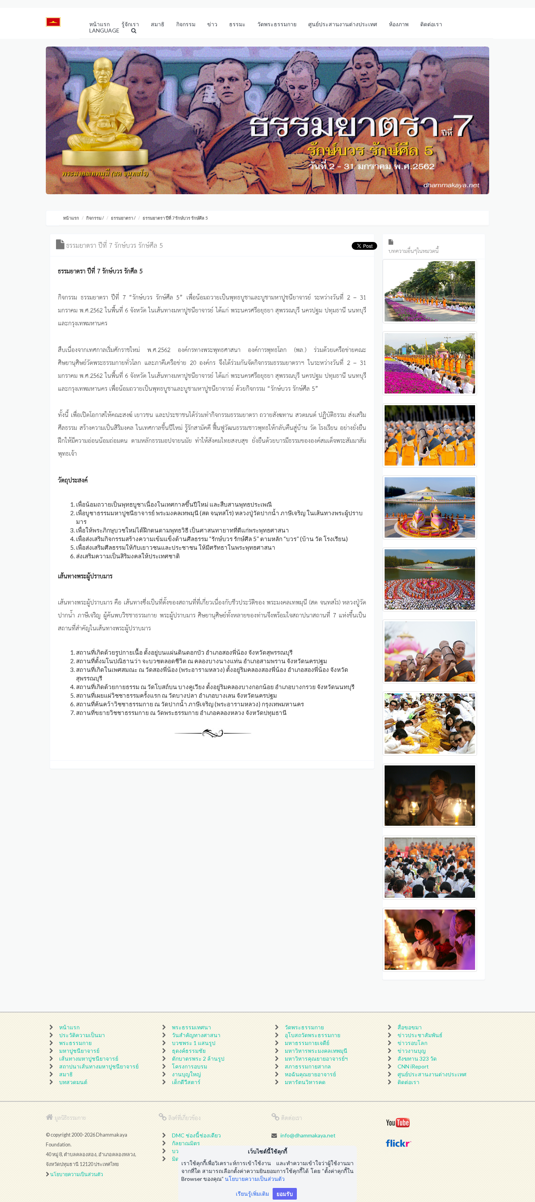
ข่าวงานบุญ (412, 1050)
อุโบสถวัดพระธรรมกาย (312, 1035)
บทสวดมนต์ (73, 1082)
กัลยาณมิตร (186, 1143)
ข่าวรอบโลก (412, 1043)
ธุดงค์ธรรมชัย (189, 1050)
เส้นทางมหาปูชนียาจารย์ (88, 1058)
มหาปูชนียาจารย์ (79, 1050)
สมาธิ (66, 1074)
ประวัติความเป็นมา (82, 1035)
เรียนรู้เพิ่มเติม (252, 1193)
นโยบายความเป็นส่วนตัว (76, 1174)
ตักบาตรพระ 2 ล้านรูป (198, 1058)
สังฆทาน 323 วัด (417, 1058)
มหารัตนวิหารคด (305, 1082)
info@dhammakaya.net (308, 1135)
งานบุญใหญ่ (186, 1074)
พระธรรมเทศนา (191, 1027)
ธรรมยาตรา (122, 217)
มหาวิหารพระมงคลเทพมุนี (316, 1050)
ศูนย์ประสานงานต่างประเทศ (432, 1074)
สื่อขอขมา (410, 1027)
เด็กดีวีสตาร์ (186, 1082)
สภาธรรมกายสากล (308, 1066)
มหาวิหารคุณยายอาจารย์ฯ (316, 1058)
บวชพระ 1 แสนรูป (193, 1043)
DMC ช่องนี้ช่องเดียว (196, 1135)
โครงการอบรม (189, 1066)
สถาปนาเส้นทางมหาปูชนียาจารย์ (99, 1066)
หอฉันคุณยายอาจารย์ (310, 1074)
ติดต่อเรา (408, 1082)
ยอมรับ (285, 1193)
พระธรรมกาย (75, 1043)
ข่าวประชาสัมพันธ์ (420, 1035)
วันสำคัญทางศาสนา (196, 1035)
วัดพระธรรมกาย (304, 1027)
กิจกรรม (93, 217)
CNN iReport (413, 1066)
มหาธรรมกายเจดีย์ (307, 1043)
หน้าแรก (71, 217)
